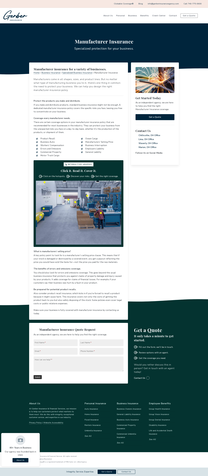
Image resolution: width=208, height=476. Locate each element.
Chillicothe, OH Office (149, 135)
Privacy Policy (35, 422)
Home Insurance (91, 414)
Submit (37, 377)
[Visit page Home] (15, 15)
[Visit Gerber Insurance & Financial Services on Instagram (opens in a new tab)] (12, 4)
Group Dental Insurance (159, 419)
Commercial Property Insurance (126, 427)
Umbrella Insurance (93, 430)
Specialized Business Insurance (77, 72)
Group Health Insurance (159, 409)
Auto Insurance (91, 409)
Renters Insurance (92, 425)
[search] (203, 15)
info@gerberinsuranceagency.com (163, 4)
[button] (155, 117)
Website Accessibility (53, 422)
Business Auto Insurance (128, 419)
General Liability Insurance (128, 414)
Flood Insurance (91, 419)
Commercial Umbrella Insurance (126, 436)
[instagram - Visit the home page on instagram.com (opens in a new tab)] (178, 456)
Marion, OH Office (147, 147)
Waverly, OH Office (148, 143)
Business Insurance (51, 72)
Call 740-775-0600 (193, 4)
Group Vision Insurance (159, 414)
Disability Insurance (157, 425)
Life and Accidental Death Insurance (160, 432)
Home (36, 72)
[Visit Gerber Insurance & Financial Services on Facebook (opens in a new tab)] (7, 4)
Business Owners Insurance (129, 409)
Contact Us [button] (139, 378)
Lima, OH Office (146, 139)
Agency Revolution (45, 459)
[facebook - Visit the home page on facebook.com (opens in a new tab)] (173, 456)
